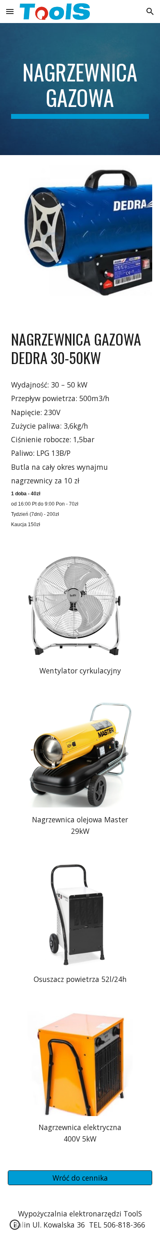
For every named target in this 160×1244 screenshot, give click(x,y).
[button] (10, 11)
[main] (80, 89)
